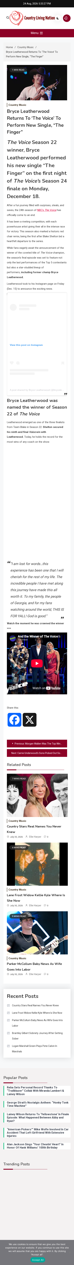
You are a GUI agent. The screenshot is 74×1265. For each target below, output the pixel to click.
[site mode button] (58, 18)
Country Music (17, 105)
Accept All (38, 1259)
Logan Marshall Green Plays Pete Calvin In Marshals (34, 1049)
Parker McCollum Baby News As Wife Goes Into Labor (37, 1023)
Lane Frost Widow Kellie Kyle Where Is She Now (37, 1012)
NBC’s (46, 210)
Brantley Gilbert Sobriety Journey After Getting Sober (37, 1036)
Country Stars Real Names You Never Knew (35, 1005)
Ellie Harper (35, 836)
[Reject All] (69, 1252)
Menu (35, 33)
